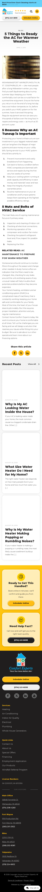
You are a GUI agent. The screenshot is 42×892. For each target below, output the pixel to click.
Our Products (8, 765)
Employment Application (14, 761)
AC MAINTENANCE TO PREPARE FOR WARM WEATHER (18, 254)
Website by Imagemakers (21, 885)
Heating (6, 709)
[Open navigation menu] (37, 11)
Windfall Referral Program (14, 770)
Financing (7, 757)
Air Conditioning (10, 713)
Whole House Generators (14, 731)
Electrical (6, 722)
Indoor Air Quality (10, 718)
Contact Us (7, 744)
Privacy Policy (29, 880)
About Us (6, 748)
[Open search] (31, 11)
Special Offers (9, 752)
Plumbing (7, 726)
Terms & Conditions (15, 880)
